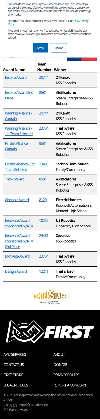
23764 (43, 128)
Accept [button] (40, 48)
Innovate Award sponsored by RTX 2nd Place (19, 241)
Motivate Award (17, 256)
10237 (43, 220)
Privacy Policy (66, 374)
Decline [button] (59, 48)
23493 (43, 164)
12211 (43, 271)
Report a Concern (69, 385)
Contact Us (13, 364)
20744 (43, 77)
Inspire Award (16, 77)
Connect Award (17, 199)
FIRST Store (13, 374)
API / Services (14, 354)
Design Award (16, 271)
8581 (43, 92)
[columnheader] (20, 67)
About (59, 354)
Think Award (14, 179)
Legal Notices (15, 385)
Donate (60, 364)
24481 (43, 235)
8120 (43, 199)
